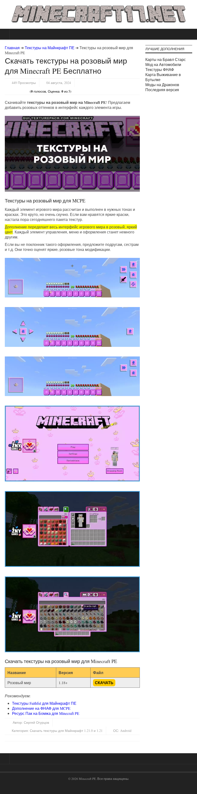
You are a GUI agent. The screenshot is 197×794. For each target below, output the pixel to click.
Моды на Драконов (162, 84)
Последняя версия (162, 89)
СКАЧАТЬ (104, 682)
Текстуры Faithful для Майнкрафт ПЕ (44, 703)
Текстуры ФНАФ (159, 69)
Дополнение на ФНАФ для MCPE (41, 708)
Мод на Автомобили (163, 64)
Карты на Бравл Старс (165, 59)
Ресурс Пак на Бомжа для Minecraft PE (45, 713)
